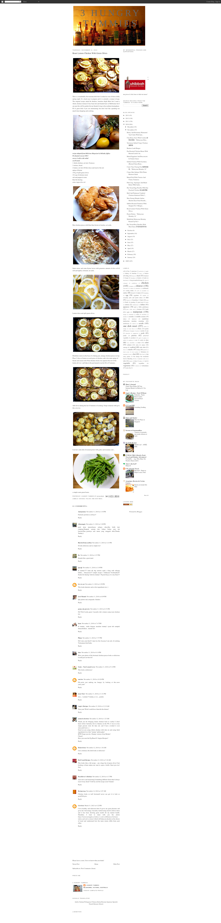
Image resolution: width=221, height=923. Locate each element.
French (91, 904)
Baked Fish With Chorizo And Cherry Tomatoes (136, 178)
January (130, 257)
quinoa (145, 338)
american (134, 271)
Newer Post (76, 864)
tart (130, 354)
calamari (125, 283)
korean (139, 309)
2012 (127, 118)
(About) (100, 904)
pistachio (128, 333)
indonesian (135, 304)
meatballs (144, 314)
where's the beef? (131, 464)
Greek (126, 302)
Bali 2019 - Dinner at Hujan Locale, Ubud (140, 471)
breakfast (133, 278)
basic (140, 273)
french (128, 300)
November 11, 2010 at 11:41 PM (96, 694)
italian (88, 498)
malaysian (137, 311)
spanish (145, 349)
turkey (140, 361)
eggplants (136, 295)
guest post (140, 302)
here (135, 94)
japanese (126, 307)
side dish (142, 347)
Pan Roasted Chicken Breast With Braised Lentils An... (137, 152)
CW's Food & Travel (132, 468)
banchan (134, 273)
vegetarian (127, 365)
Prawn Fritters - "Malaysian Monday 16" (135, 215)
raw (136, 340)
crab (138, 290)
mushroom (126, 323)
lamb (146, 309)
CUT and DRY (130, 405)
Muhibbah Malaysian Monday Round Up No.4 (136, 220)
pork (142, 333)
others (139, 329)
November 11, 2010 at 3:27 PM (90, 555)
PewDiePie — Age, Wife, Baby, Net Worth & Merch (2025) (136, 460)
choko (131, 288)
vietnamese (144, 366)
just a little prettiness (141, 307)
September (130, 233)
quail (140, 338)
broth (145, 278)
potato (124, 335)
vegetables (141, 363)
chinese (139, 285)
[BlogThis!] (111, 496)
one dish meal (97, 498)
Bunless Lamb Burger (133, 148)
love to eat (81, 584)
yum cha (128, 368)
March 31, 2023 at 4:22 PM (93, 805)
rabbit (124, 340)
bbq (127, 276)
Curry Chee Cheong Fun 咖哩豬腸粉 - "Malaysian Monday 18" (137, 168)
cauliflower (134, 283)
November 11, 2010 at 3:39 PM (92, 567)
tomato (130, 361)
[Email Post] (106, 496)
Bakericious (82, 747)
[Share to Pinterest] (118, 496)
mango (124, 314)
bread (126, 278)
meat (137, 314)
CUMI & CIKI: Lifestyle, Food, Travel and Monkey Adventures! (136, 456)
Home (96, 864)
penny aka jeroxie (84, 609)
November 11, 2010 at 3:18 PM (96, 512)
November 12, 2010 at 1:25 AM (99, 719)
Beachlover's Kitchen (85, 776)
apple (147, 271)
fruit (141, 300)
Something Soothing (140, 407)
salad (146, 342)
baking (127, 273)
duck (139, 293)
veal (145, 361)
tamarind (125, 354)
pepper (132, 331)
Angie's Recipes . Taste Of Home (136, 393)
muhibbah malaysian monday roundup (135, 320)
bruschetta (125, 280)
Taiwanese (143, 352)
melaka (125, 316)
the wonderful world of (141, 359)
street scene (126, 352)
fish (147, 297)
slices (124, 349)
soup (138, 349)
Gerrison (81, 805)
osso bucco (132, 329)
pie (147, 331)
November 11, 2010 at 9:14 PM (105, 667)
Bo (79, 555)
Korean (96, 904)
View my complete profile (93, 890)
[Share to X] (114, 496)
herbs (147, 302)
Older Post (116, 864)
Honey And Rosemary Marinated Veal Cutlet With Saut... (137, 133)
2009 (127, 261)
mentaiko (131, 316)
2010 (127, 124)
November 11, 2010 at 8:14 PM (91, 652)
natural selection (83, 718)
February (130, 254)
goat (147, 300)
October (130, 230)
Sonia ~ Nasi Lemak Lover (86, 667)
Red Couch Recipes (84, 760)
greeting (133, 302)
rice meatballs (131, 342)
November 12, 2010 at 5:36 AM (101, 760)
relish (141, 340)
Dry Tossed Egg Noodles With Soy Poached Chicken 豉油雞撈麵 (137, 189)
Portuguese (87, 902)
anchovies (141, 271)
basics (146, 273)
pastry (127, 331)
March (129, 251)
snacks (130, 349)
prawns (134, 335)
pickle (142, 331)
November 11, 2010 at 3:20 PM (96, 524)
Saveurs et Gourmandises (134, 430)
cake (146, 280)
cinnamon (137, 288)
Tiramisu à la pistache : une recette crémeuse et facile (140, 434)
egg (127, 295)
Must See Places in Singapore (139, 420)
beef (138, 275)
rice (147, 340)
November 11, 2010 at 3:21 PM (102, 543)
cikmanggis (82, 524)
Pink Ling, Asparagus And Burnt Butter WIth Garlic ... (137, 184)
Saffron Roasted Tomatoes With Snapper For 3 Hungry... (137, 204)
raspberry (130, 340)
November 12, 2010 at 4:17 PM (102, 776)
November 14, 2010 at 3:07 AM (96, 791)
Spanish (115, 902)
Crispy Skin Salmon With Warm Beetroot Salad (137, 173)
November (130, 130)
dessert (133, 293)
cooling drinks (130, 290)
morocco (134, 319)
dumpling (146, 293)
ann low (80, 679)
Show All (146, 495)
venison (137, 366)
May (129, 245)
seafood (133, 347)
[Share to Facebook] (116, 496)
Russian (103, 902)
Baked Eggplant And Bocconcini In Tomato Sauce (137, 157)
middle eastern (140, 316)
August (129, 236)
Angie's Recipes (83, 706)
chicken (82, 498)
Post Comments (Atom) (88, 868)
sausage (125, 347)
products (133, 338)
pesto (138, 331)
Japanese (109, 902)
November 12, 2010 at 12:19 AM (99, 706)
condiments (145, 288)
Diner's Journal (131, 384)
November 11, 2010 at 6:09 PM (96, 596)
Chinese (94, 902)
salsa (137, 345)
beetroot (146, 276)
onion (145, 326)
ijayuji (80, 567)
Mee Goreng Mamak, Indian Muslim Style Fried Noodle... (137, 199)
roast (139, 342)
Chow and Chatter (131, 418)
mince (124, 319)
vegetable (126, 363)
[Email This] (109, 496)
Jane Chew (81, 694)
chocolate (125, 288)
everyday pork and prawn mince (132, 297)
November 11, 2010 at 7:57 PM (92, 638)
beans (133, 276)
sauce (143, 345)
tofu (124, 361)
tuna (135, 361)
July (128, 239)
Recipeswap (82, 791)
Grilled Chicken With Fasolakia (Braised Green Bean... (137, 163)
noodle (141, 323)
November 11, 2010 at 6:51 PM (100, 609)
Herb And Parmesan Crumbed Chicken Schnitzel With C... (136, 194)
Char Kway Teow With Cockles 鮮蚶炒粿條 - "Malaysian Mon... (137, 139)
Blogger (139, 512)
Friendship (135, 300)
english (144, 295)
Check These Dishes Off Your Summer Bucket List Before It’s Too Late (136, 388)
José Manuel (82, 596)
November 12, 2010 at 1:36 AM (96, 748)
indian (127, 305)
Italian (99, 902)
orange (124, 329)
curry (125, 293)
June (129, 242)
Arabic (77, 902)
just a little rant (130, 309)
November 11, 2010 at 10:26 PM (94, 679)
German (81, 902)
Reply (80, 518)
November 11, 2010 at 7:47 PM (91, 623)
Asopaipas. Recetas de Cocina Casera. (135, 482)
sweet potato (135, 352)
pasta (146, 329)
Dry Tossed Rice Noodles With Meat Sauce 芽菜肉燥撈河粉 (137, 225)
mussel (134, 323)
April (129, 248)
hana (79, 623)
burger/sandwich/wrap (136, 280)
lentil (128, 312)
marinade (131, 314)
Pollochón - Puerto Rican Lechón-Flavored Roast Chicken (139, 397)
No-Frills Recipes (131, 443)
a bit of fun (126, 271)
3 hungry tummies (92, 885)
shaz (79, 652)
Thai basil (142, 354)
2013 (127, 115)
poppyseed (135, 333)
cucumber (144, 290)
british (139, 278)
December (130, 127)
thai (134, 354)
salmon (129, 345)
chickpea (131, 286)
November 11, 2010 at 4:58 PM (95, 584)
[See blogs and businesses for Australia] (127, 505)
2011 (127, 121)
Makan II (128, 466)
